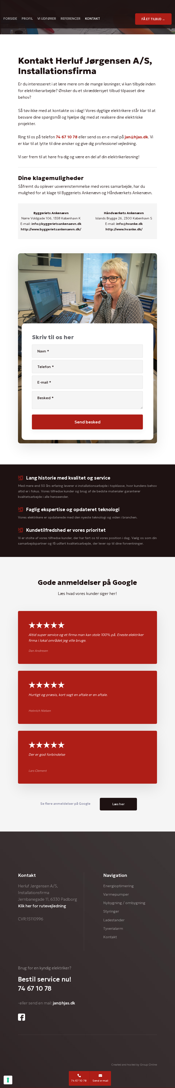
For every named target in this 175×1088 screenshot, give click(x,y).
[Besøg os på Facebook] (21, 1017)
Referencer (70, 18)
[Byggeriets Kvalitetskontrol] (120, 1055)
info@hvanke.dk (129, 224)
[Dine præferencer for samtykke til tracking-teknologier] (8, 1080)
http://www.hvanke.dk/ (124, 229)
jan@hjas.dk (136, 136)
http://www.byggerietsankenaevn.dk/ (51, 229)
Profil (27, 18)
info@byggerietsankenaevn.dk (56, 224)
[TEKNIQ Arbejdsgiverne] (70, 1053)
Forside (10, 18)
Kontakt (92, 18)
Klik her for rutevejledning (42, 905)
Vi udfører (46, 18)
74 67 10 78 (66, 136)
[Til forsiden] (87, 6)
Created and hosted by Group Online (134, 1064)
